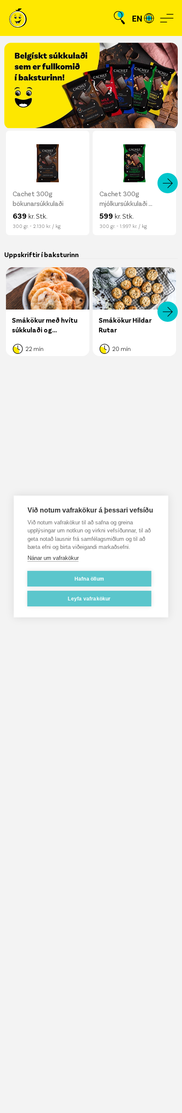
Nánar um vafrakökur (53, 558)
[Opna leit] (119, 18)
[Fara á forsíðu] (18, 18)
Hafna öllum (89, 579)
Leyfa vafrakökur (89, 599)
